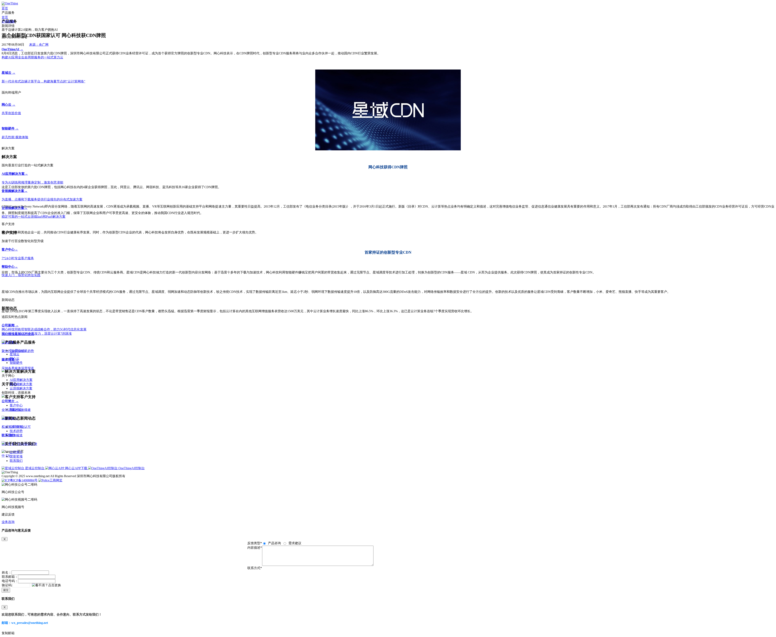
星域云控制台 (34, 468)
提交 (5, 590)
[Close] (4, 539)
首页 (5, 8)
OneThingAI (18, 350)
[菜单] (3, 5)
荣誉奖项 (16, 456)
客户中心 (16, 405)
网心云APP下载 (76, 468)
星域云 (14, 354)
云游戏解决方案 (21, 388)
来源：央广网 (38, 44)
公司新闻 (8, 21)
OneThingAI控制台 (131, 468)
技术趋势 (16, 431)
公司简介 (16, 452)
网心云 (14, 358)
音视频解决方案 (21, 384)
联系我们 (16, 460)
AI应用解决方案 (21, 380)
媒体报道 (16, 435)
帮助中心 (16, 409)
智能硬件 (16, 362)
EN (8, 455)
